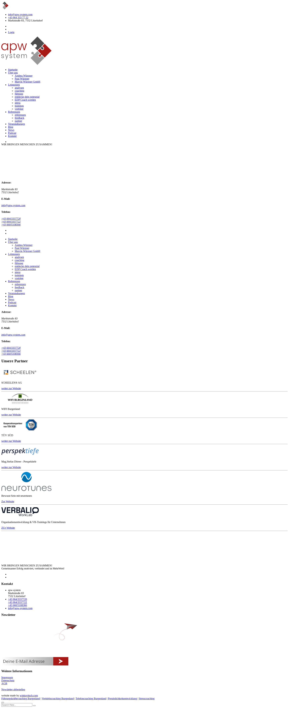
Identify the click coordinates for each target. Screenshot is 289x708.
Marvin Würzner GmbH (27, 81)
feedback (19, 117)
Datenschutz (7, 680)
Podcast (12, 133)
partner (18, 120)
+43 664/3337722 (11, 221)
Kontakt (12, 136)
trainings (19, 105)
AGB (4, 683)
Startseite (13, 69)
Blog (10, 127)
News (11, 130)
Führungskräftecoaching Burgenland (20, 698)
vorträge (19, 108)
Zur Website (7, 501)
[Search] (34, 705)
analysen (19, 87)
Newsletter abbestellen (13, 689)
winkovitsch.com (29, 695)
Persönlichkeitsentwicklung (122, 698)
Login (11, 32)
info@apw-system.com (20, 14)
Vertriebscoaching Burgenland (58, 698)
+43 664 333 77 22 (18, 17)
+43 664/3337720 (11, 218)
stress (17, 102)
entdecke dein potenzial (27, 96)
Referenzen (14, 111)
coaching (19, 90)
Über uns (13, 72)
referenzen (20, 114)
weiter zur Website (11, 388)
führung (19, 93)
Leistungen (14, 84)
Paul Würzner (22, 78)
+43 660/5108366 (11, 224)
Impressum (7, 677)
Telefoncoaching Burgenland (91, 698)
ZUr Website (8, 527)
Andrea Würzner (23, 75)
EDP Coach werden (25, 99)
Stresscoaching (147, 698)
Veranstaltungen (16, 123)
